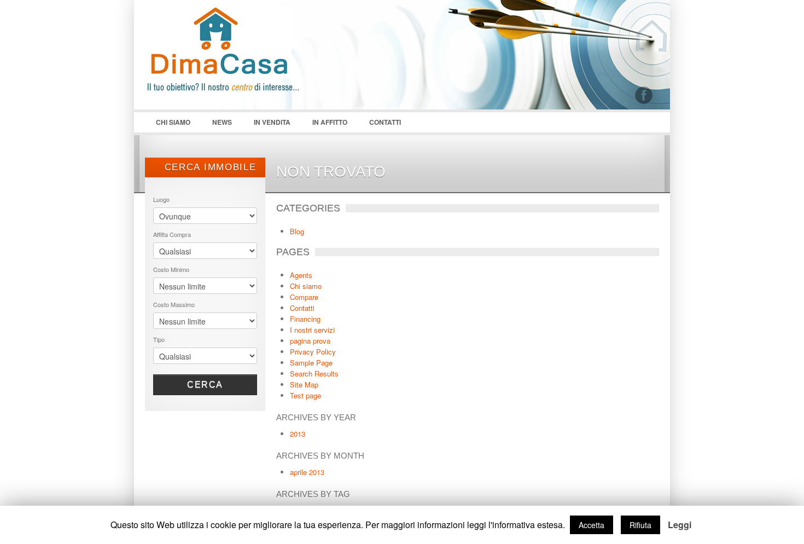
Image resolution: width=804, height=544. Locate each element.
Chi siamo (167, 124)
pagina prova (310, 340)
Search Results (314, 373)
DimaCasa (227, 60)
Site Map (304, 384)
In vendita (272, 122)
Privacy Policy (313, 351)
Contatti (385, 122)
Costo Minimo (171, 269)
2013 (297, 434)
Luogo (161, 199)
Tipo (159, 339)
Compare (304, 297)
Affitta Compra (172, 234)
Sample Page (311, 362)
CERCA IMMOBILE (209, 167)
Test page (305, 395)
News (222, 122)
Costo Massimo (174, 304)
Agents (301, 275)
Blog (297, 231)
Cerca (205, 384)
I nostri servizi (312, 330)
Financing (305, 319)
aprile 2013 (307, 472)
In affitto (329, 122)
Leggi (679, 524)
